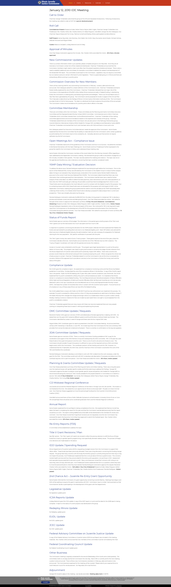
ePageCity (119, 585)
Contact (45, 582)
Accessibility (88, 585)
